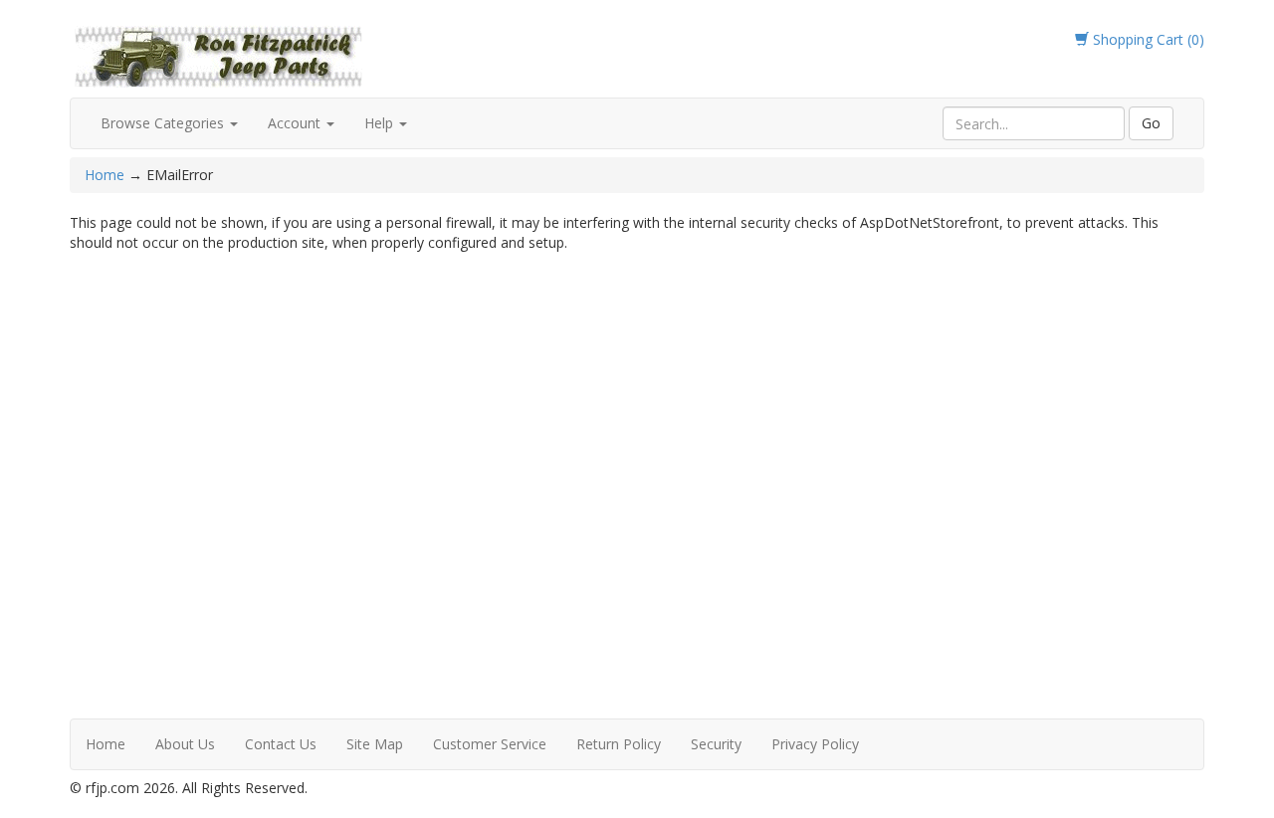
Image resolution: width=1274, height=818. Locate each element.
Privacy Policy (815, 743)
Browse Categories (164, 122)
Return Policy (618, 743)
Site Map (374, 743)
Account (296, 122)
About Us (185, 743)
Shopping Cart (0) (1146, 39)
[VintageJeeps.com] (219, 53)
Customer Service (489, 743)
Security (716, 743)
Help (380, 122)
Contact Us (281, 743)
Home (106, 174)
